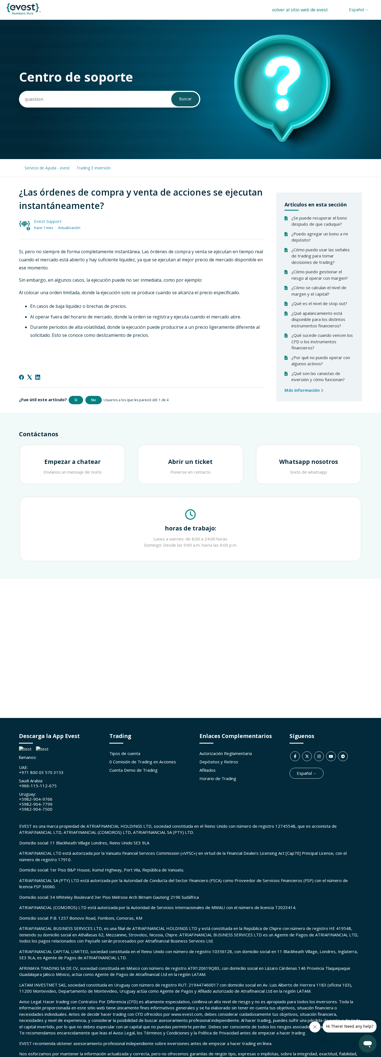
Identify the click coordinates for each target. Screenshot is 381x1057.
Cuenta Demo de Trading (133, 770)
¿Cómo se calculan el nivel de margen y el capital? (318, 291)
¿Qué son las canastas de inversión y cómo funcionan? (318, 377)
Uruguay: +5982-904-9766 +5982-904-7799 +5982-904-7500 (35, 801)
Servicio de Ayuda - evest (47, 168)
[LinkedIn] (37, 377)
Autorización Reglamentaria (225, 753)
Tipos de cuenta (124, 753)
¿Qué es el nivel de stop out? (319, 303)
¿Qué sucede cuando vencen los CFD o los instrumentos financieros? (322, 341)
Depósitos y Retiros (218, 761)
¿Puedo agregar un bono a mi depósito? (319, 237)
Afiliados (207, 770)
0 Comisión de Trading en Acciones (142, 761)
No (93, 400)
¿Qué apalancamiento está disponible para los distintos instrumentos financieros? (318, 319)
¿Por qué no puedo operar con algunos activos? (320, 361)
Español (357, 9)
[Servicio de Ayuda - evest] (24, 14)
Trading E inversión (93, 168)
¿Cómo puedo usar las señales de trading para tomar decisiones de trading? (320, 256)
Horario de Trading (217, 778)
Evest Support (48, 221)
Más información (302, 390)
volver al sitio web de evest (300, 10)
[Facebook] (21, 377)
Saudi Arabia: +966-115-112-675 (38, 783)
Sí (75, 400)
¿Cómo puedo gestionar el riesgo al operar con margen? (319, 275)
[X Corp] (29, 377)
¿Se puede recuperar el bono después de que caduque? (319, 221)
